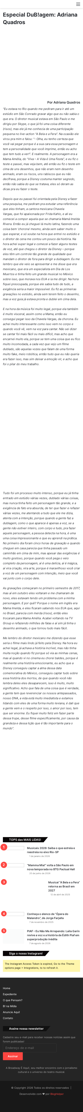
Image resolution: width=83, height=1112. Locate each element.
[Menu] (78, 5)
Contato (8, 1018)
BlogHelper (57, 1093)
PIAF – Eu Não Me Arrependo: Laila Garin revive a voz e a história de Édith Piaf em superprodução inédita (53, 935)
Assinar (13, 1056)
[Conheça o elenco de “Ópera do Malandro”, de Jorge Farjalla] (13, 919)
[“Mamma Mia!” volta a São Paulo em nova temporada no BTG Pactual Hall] (13, 870)
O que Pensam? (12, 1000)
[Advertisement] (41, 781)
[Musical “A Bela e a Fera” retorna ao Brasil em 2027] (24, 894)
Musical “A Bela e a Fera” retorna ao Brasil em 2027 (64, 886)
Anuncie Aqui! (11, 1012)
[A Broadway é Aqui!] (41, 4)
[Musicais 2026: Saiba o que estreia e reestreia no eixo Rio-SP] (13, 853)
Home (6, 988)
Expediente (10, 994)
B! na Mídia (10, 1006)
